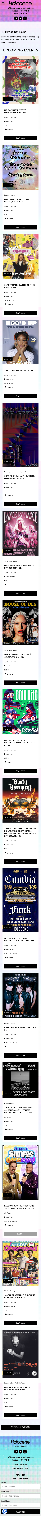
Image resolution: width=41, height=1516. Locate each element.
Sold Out (20, 1234)
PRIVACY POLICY (20, 1469)
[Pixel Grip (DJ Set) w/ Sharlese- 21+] (20, 995)
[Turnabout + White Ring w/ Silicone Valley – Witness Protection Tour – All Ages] (20, 1080)
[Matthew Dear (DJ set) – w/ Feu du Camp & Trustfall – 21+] (20, 1354)
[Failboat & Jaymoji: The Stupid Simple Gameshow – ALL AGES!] (20, 1172)
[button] (3, 3)
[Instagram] (25, 18)
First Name (5, 1492)
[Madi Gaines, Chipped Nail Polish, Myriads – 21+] (20, 167)
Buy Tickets (20, 138)
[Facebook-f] (16, 18)
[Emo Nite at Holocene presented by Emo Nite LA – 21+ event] (20, 711)
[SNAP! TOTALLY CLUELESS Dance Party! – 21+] (20, 256)
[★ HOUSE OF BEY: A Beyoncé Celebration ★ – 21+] (20, 622)
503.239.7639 (20, 13)
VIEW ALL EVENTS (20, 1427)
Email (3, 1482)
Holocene (9, 130)
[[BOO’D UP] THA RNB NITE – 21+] (20, 342)
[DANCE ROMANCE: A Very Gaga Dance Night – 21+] (20, 533)
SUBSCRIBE (20, 1512)
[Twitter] (20, 18)
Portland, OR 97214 (20, 11)
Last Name (5, 1501)
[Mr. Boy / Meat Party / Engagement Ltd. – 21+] (20, 80)
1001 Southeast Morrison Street (21, 8)
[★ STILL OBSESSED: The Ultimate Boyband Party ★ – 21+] (20, 1263)
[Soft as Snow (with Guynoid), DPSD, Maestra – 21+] (20, 435)
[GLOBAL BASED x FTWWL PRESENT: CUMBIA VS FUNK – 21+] (20, 900)
